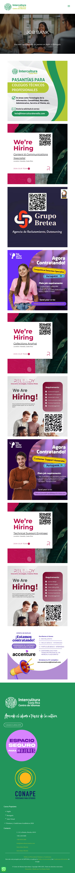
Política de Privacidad (30, 857)
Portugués (10, 815)
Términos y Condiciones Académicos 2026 (20, 823)
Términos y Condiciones (44, 857)
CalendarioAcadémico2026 (13, 725)
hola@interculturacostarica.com (26, 843)
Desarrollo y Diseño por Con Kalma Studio (37, 869)
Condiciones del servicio (61, 859)
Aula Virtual (11, 819)
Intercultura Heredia (22, 847)
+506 (21, 839)
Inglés (9, 811)
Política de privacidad (44, 859)
